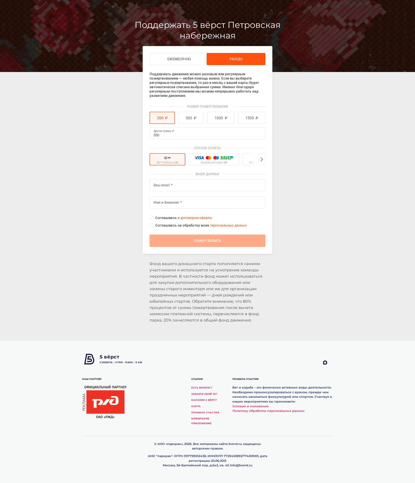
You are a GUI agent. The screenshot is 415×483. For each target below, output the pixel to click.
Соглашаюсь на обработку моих (201, 225)
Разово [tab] (236, 59)
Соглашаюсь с (183, 218)
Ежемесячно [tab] (179, 59)
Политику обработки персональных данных (268, 411)
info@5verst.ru (241, 465)
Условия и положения (250, 406)
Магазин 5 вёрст (204, 399)
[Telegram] (318, 363)
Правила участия (205, 412)
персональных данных (228, 225)
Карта (196, 406)
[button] (162, 118)
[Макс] (328, 363)
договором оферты (196, 218)
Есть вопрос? (201, 387)
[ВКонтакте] (308, 363)
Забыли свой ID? (204, 393)
